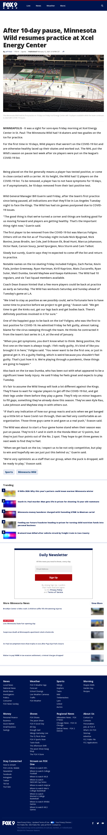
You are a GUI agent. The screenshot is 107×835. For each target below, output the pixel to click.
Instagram (7, 777)
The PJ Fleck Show (37, 736)
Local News (8, 685)
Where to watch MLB (39, 776)
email (103, 823)
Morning (88, 681)
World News (8, 691)
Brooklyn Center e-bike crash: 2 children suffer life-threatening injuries (32, 608)
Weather (35, 681)
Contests (87, 720)
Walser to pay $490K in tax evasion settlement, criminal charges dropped (33, 655)
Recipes (86, 691)
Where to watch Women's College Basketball (37, 796)
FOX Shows (35, 717)
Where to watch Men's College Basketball (39, 789)
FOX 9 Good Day (37, 723)
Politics (6, 697)
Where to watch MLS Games (39, 808)
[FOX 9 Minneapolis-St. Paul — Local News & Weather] (11, 5)
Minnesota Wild (27, 472)
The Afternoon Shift (38, 745)
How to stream (9, 765)
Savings (6, 730)
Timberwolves (63, 697)
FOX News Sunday (11, 704)
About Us (88, 713)
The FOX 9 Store (37, 754)
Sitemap (86, 733)
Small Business (9, 727)
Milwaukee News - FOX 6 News (66, 718)
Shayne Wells (88, 685)
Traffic (32, 697)
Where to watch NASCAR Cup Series (38, 780)
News (6, 681)
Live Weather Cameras (39, 694)
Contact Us (88, 717)
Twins (59, 691)
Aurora (59, 707)
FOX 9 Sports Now (38, 739)
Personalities (88, 723)
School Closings (36, 691)
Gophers (60, 688)
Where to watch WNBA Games (39, 802)
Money (7, 713)
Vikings (59, 685)
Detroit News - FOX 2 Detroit (66, 729)
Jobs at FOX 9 (89, 727)
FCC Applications (90, 742)
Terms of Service (55, 592)
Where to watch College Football (40, 772)
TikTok (6, 783)
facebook (93, 823)
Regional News (65, 713)
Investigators (8, 694)
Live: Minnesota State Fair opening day (19, 623)
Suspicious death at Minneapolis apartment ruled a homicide (28, 632)
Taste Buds (35, 742)
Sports (23, 52)
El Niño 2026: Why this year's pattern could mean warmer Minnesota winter (55, 491)
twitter (98, 823)
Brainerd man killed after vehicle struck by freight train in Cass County (53, 533)
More (62, 5)
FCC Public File (89, 739)
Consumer (7, 700)
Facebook (7, 774)
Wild (58, 694)
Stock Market (8, 723)
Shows (33, 713)
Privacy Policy (56, 590)
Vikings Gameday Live (39, 733)
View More (97, 603)
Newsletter (7, 771)
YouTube (7, 787)
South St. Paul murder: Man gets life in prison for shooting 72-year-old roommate (58, 501)
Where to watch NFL (38, 768)
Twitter (6, 780)
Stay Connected (12, 761)
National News (9, 688)
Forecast (33, 688)
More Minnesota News (16, 603)
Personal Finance (10, 717)
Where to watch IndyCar (40, 785)
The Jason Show (37, 720)
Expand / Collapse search (102, 6)
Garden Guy (88, 688)
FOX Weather (35, 700)
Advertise (87, 736)
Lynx (59, 700)
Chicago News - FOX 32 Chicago (67, 724)
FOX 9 (17, 52)
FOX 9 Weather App (38, 685)
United (59, 704)
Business (7, 720)
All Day (33, 727)
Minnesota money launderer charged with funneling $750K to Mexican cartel (56, 512)
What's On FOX (89, 730)
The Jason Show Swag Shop (39, 750)
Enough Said (35, 730)
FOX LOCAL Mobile (11, 768)
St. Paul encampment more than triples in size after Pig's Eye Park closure (33, 644)
